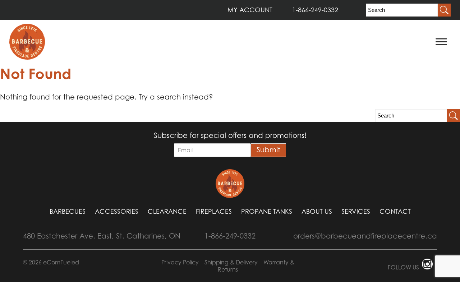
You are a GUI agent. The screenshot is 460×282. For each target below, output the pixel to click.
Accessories (116, 211)
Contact (395, 211)
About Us (317, 211)
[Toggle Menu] (441, 41)
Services (355, 211)
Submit (268, 149)
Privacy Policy (180, 262)
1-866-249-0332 (315, 10)
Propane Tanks (266, 211)
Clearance (167, 211)
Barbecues (68, 211)
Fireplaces (214, 211)
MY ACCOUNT (249, 10)
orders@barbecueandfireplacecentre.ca (365, 236)
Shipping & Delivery (231, 262)
